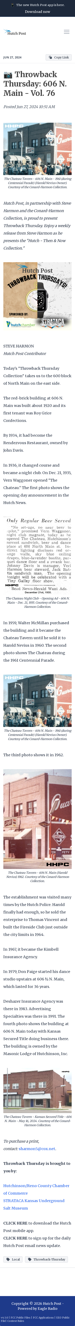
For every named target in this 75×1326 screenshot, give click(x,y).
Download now (37, 12)
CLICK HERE (15, 1223)
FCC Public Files (20, 1317)
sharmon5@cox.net (37, 1148)
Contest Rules (15, 1320)
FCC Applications (43, 1317)
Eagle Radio (48, 1308)
